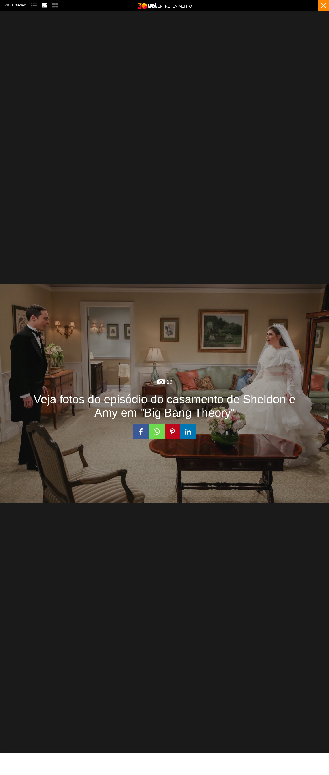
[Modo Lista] (34, 5)
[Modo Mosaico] (55, 5)
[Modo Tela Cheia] (45, 5)
